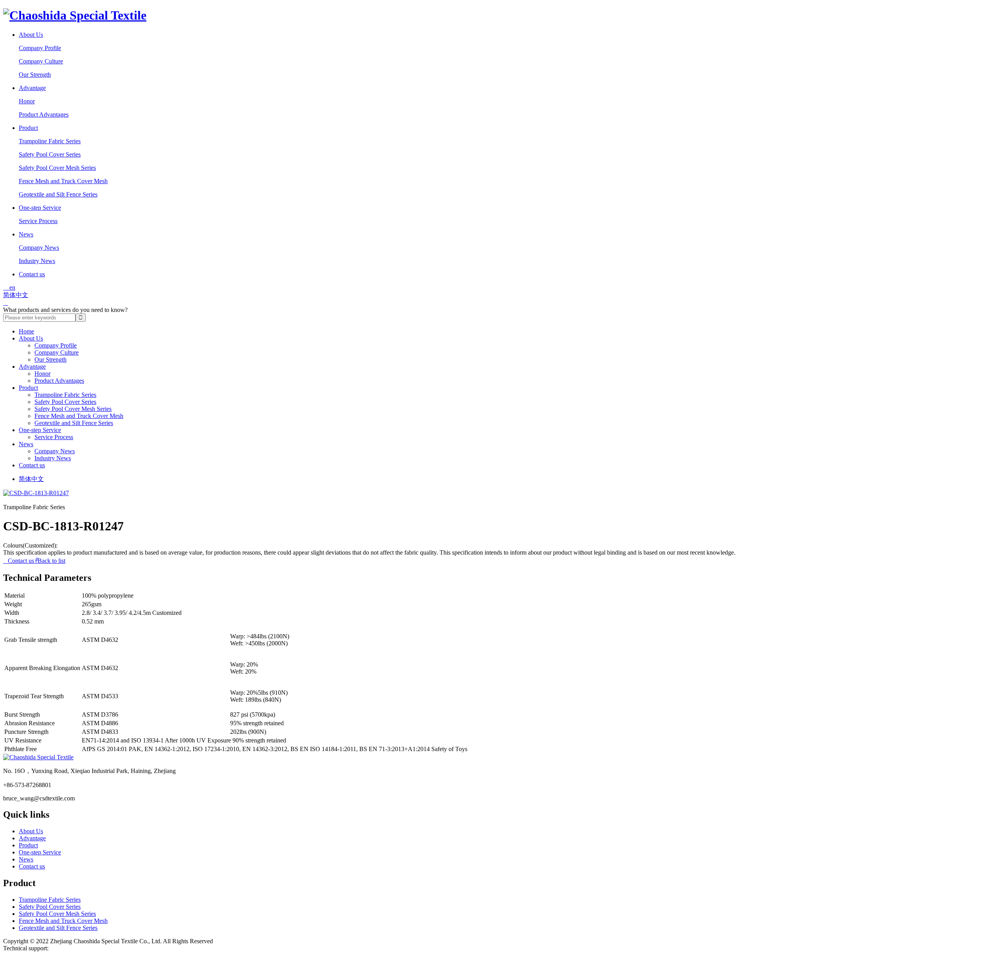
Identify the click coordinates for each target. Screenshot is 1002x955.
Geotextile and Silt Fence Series (58, 194)
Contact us (32, 274)
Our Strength (35, 74)
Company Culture (41, 61)
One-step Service (40, 207)
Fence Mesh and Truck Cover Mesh (63, 181)
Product (28, 127)
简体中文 (15, 295)
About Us (31, 34)
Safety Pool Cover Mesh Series (57, 167)
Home (26, 331)
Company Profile (40, 48)
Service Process (38, 221)
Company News (39, 247)
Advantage (32, 88)
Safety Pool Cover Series (50, 154)
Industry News (37, 261)
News (26, 234)
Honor (27, 101)
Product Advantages (43, 114)
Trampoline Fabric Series (50, 141)
